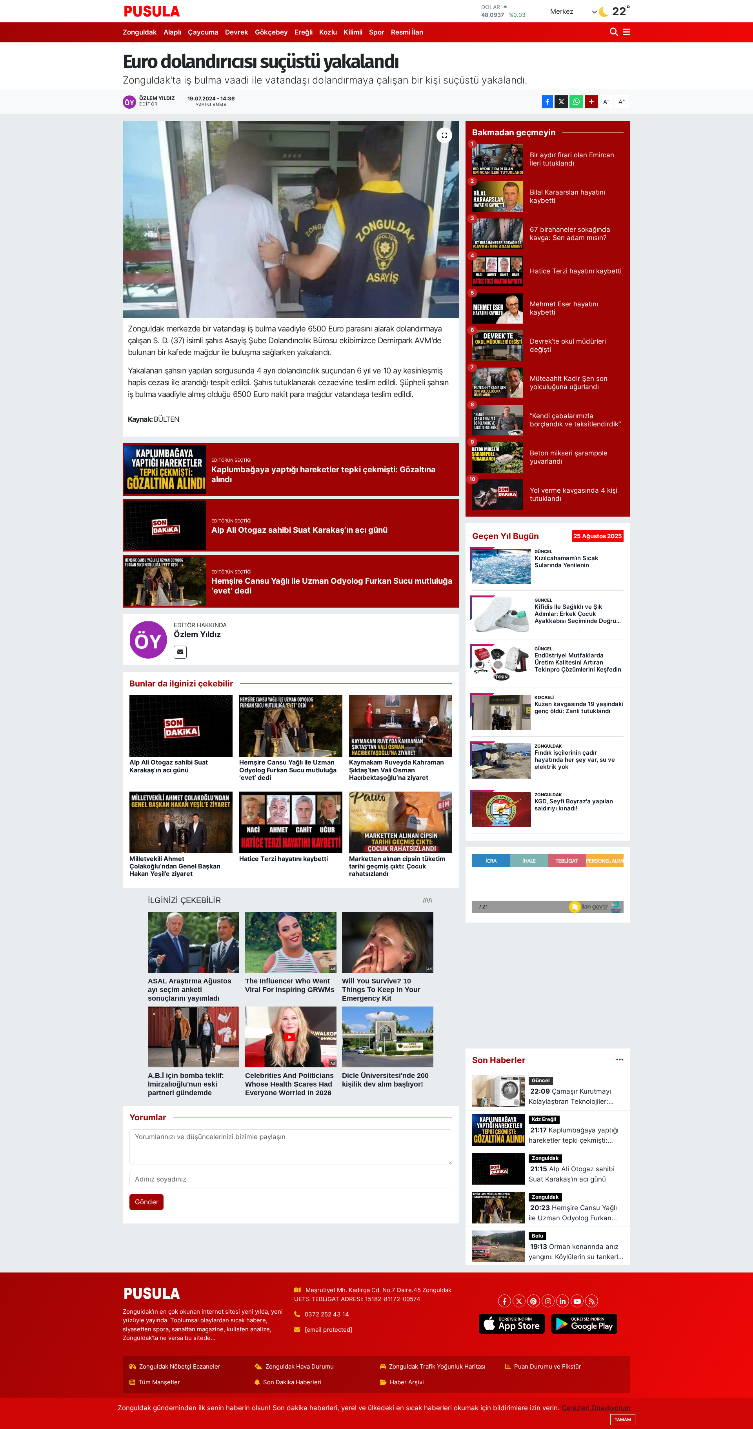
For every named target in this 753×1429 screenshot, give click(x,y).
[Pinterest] (533, 1300)
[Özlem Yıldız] (148, 639)
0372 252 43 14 (327, 1314)
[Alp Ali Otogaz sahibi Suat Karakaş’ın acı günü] (181, 726)
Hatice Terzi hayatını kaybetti (283, 859)
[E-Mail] (180, 652)
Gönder (146, 1202)
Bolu (537, 1236)
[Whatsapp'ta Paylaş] (576, 101)
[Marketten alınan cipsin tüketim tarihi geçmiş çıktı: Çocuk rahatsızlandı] (400, 822)
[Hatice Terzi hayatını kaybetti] (290, 822)
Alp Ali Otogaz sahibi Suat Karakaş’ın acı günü (168, 766)
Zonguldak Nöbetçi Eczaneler (179, 1366)
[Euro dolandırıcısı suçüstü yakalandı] (291, 219)
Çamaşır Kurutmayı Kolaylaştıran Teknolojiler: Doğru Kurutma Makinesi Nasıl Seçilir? (576, 1097)
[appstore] (511, 1324)
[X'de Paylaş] (561, 101)
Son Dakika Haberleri (292, 1382)
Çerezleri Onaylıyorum (596, 1408)
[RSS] (591, 1300)
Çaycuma (203, 32)
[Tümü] (620, 1060)
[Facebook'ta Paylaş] (547, 101)
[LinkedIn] (562, 1300)
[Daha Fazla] (591, 101)
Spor (376, 32)
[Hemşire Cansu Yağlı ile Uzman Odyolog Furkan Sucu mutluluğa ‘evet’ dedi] (290, 726)
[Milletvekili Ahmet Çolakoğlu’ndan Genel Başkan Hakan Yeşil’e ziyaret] (181, 822)
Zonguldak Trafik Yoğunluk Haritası (437, 1366)
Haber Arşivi (407, 1382)
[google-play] (584, 1324)
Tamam (623, 1419)
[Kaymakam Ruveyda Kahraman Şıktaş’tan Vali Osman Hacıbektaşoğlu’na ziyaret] (400, 726)
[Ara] (615, 32)
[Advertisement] (548, 985)
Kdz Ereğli (544, 1119)
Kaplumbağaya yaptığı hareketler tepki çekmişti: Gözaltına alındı (573, 1135)
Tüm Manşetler (159, 1382)
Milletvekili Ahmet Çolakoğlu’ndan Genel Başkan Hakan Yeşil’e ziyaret (174, 866)
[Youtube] (577, 1300)
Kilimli (353, 32)
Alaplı (172, 32)
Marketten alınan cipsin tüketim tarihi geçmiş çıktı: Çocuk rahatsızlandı (397, 866)
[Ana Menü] (625, 32)
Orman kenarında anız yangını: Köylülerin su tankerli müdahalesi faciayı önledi (574, 1252)
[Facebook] (504, 1300)
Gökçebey (271, 32)
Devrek (236, 32)
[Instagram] (548, 1300)
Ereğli (304, 32)
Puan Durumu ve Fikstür (547, 1366)
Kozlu (328, 32)
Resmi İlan (407, 32)
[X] (519, 1300)
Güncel (541, 1080)
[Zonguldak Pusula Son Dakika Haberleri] (152, 11)
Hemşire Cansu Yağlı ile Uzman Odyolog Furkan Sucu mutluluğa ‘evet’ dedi (287, 769)
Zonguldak (140, 32)
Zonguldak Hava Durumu (300, 1366)
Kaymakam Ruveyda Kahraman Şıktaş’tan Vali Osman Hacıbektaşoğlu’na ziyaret (396, 769)
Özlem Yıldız (197, 634)
